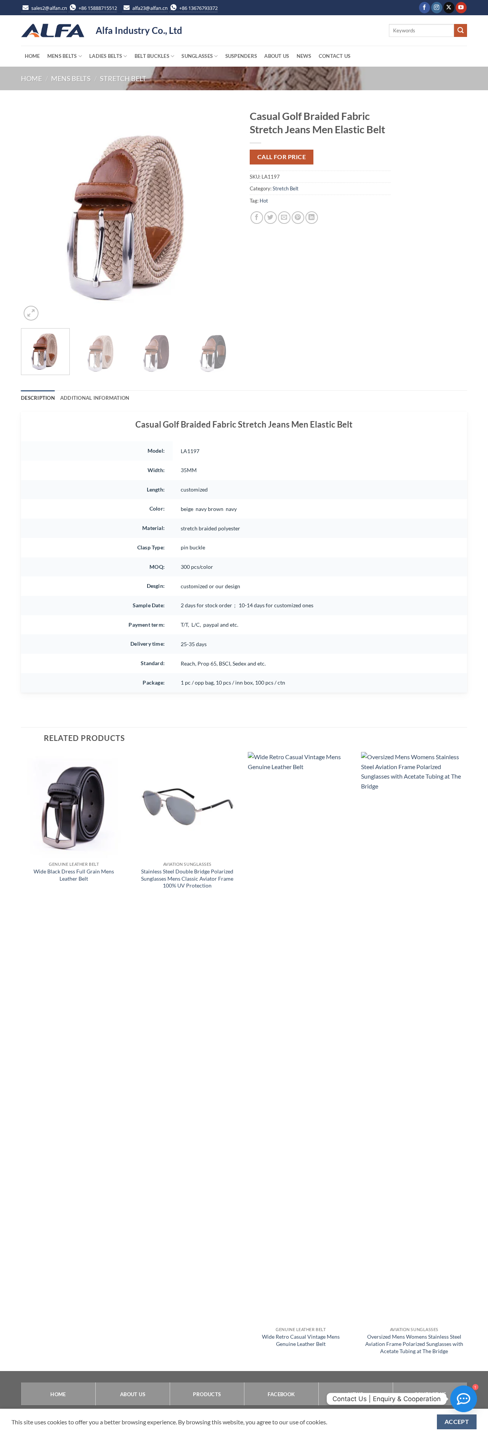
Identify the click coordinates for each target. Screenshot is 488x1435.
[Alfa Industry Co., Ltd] (52, 30)
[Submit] (460, 30)
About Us (276, 56)
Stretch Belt (123, 78)
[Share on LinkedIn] (311, 217)
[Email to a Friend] (284, 217)
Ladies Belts (105, 56)
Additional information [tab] (95, 398)
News (304, 56)
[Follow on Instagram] (436, 7)
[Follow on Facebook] (424, 7)
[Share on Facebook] (256, 217)
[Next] (224, 214)
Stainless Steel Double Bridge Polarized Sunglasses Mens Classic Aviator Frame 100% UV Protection (187, 878)
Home (32, 56)
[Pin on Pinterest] (298, 217)
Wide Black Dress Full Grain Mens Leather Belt (74, 875)
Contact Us (335, 56)
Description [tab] (38, 398)
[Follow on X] (448, 7)
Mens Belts (62, 56)
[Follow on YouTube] (461, 7)
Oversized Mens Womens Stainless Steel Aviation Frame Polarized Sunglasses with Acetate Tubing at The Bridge (414, 1343)
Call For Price (281, 156)
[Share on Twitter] (270, 217)
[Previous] (35, 214)
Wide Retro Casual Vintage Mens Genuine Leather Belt (301, 1340)
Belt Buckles (152, 56)
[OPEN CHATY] (463, 1399)
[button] (31, 313)
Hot (264, 201)
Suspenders (241, 56)
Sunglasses (197, 56)
